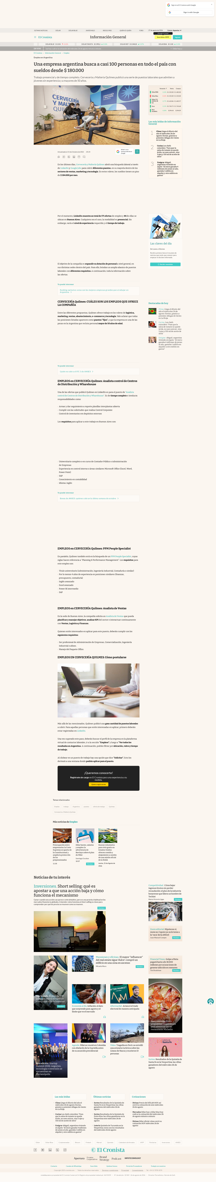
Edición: (173, 30)
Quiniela (110, 1142)
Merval (99, 1142)
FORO (141, 30)
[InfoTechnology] (133, 1159)
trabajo (66, 807)
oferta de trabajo (99, 807)
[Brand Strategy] (104, 1159)
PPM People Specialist (121, 556)
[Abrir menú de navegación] (35, 37)
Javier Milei (90, 30)
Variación (162, 88)
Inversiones (166, 1142)
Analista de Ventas (115, 616)
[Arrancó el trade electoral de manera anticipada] (127, 994)
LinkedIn (64, 168)
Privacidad (125, 1170)
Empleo (66, 53)
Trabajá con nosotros (158, 1166)
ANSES (178, 1142)
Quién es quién (125, 30)
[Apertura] (79, 1158)
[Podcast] (116, 1159)
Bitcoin (77, 1142)
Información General (53, 53)
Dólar (58, 30)
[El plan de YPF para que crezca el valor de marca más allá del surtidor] (51, 983)
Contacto (54, 1166)
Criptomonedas (64, 1142)
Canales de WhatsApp (73, 1166)
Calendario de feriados (127, 1142)
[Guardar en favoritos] (137, 151)
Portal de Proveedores (134, 1166)
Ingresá (177, 37)
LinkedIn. (81, 731)
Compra (178, 88)
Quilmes (112, 807)
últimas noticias (40, 30)
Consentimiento (137, 1170)
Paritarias (152, 1142)
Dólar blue (73, 30)
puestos (86, 807)
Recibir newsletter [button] (166, 264)
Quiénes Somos (111, 1166)
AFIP (142, 1142)
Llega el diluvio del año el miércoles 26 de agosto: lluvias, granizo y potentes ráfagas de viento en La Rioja (167, 135)
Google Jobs (76, 168)
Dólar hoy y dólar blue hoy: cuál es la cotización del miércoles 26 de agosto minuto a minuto (166, 49)
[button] (210, 1001)
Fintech (88, 1142)
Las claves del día (161, 243)
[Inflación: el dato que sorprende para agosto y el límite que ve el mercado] (89, 994)
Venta (172, 88)
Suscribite (93, 1166)
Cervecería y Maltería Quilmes (90, 164)
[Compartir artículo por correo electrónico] (79, 157)
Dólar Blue (49, 1142)
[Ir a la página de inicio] (45, 37)
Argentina (76, 807)
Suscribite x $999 (163, 37)
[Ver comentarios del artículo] (84, 157)
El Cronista (38, 53)
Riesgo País (107, 30)
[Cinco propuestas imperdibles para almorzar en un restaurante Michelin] (165, 1006)
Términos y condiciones (110, 1170)
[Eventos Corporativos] (92, 1159)
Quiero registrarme (98, 784)
